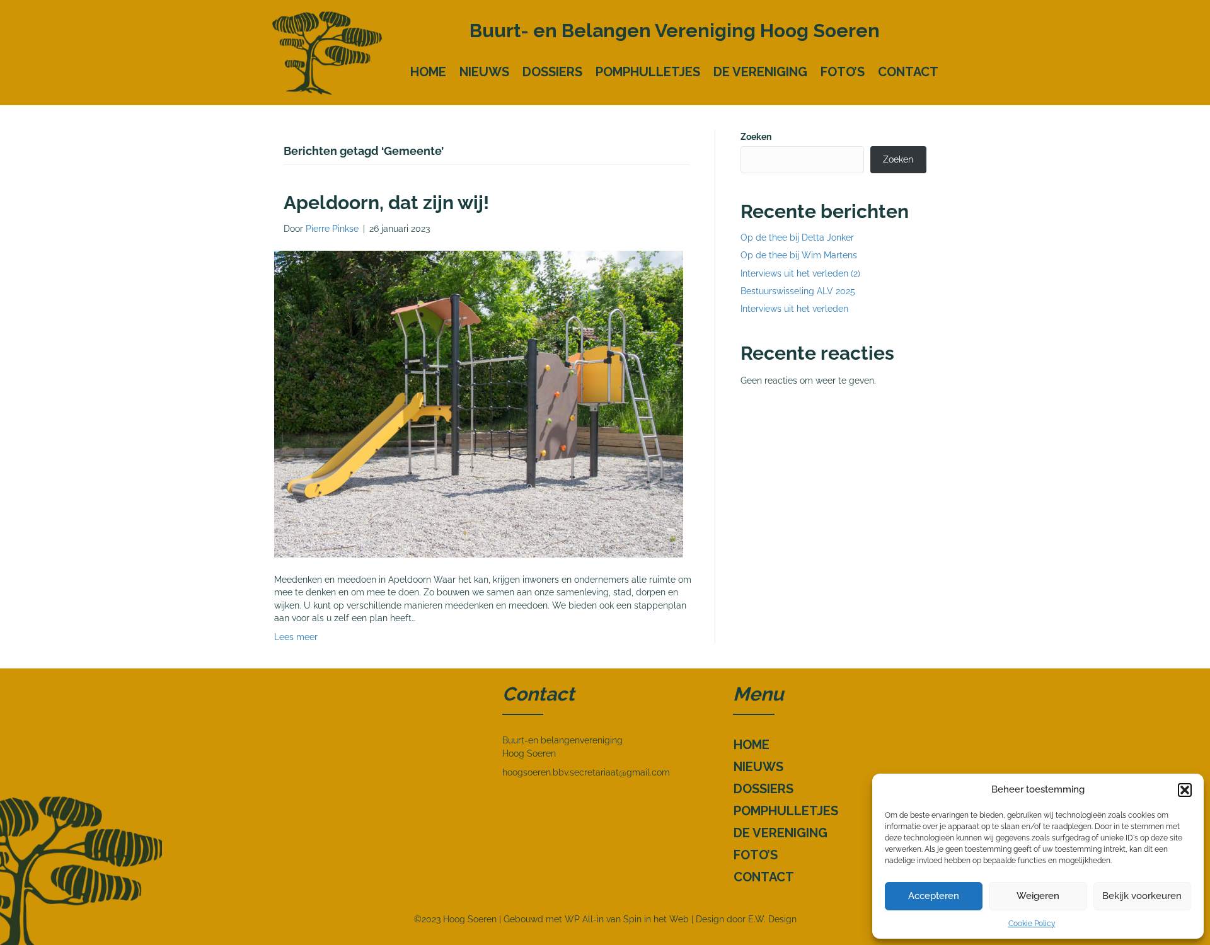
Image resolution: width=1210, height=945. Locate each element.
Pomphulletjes (648, 71)
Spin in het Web (656, 919)
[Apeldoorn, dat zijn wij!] (478, 403)
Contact (908, 71)
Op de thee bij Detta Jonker (797, 237)
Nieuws (484, 71)
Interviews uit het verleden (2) (800, 273)
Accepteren (933, 896)
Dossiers (552, 71)
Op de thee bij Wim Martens (798, 255)
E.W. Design (772, 919)
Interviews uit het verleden (794, 309)
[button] (1184, 790)
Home (428, 71)
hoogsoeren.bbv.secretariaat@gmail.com (586, 772)
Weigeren (1038, 896)
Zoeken (755, 137)
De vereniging (760, 71)
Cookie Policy (1032, 923)
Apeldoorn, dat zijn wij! (386, 203)
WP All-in (584, 919)
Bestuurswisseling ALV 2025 (797, 291)
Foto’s (843, 71)
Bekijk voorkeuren (1142, 896)
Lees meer (296, 637)
